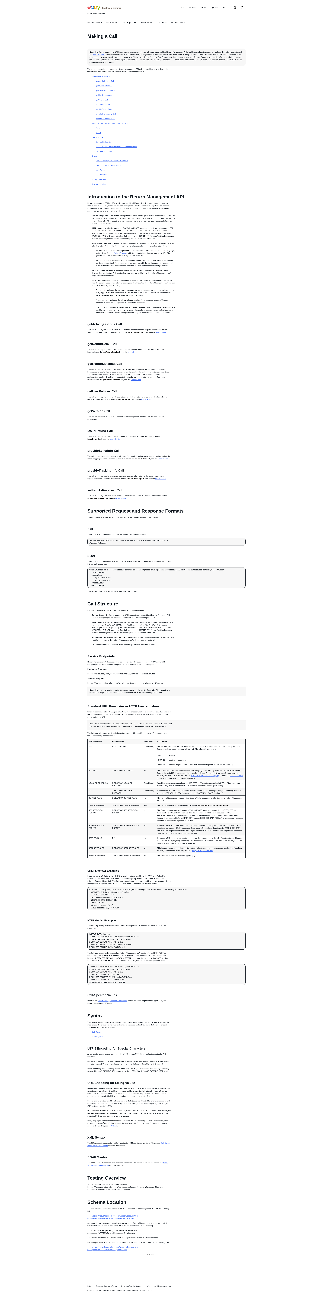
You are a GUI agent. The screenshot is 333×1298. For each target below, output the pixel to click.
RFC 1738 (113, 1126)
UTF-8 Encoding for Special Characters (112, 161)
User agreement (129, 1290)
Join (182, 7)
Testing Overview (99, 179)
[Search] (242, 7)
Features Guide (94, 22)
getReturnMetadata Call (105, 90)
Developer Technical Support (131, 1286)
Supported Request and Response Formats (109, 123)
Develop (192, 7)
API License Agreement (163, 1286)
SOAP (98, 133)
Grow (203, 7)
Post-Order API (99, 54)
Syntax (94, 156)
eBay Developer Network (202, 851)
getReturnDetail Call (104, 86)
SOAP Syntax (101, 175)
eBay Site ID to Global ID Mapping (205, 776)
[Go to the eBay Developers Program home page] (104, 9)
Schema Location (99, 184)
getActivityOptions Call (105, 81)
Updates (214, 7)
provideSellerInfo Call (104, 109)
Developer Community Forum (106, 1286)
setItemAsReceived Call (105, 119)
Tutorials (163, 22)
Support (226, 7)
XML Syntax (100, 170)
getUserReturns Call (104, 95)
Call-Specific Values (104, 151)
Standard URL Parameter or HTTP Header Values (116, 147)
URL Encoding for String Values (108, 165)
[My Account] (235, 7)
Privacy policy (140, 1290)
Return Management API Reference (112, 1001)
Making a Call (129, 22)
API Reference (147, 22)
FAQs (89, 1286)
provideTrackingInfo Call (106, 114)
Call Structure (97, 137)
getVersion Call (102, 100)
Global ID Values (120, 253)
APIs (148, 1286)
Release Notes (178, 22)
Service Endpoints (103, 142)
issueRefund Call (103, 104)
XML (98, 128)
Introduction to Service (101, 76)
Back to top (150, 1254)
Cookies (149, 1290)
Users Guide (112, 22)
